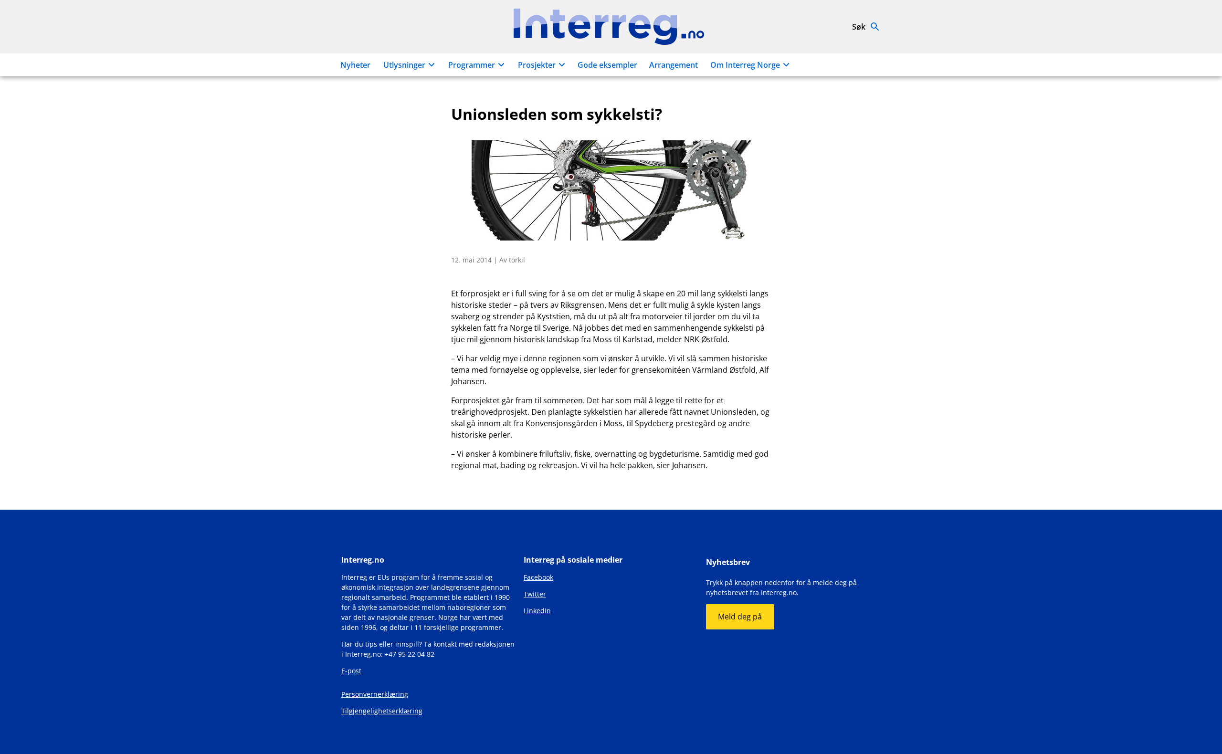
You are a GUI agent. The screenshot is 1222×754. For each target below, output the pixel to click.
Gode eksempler (607, 65)
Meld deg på (740, 616)
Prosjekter (537, 65)
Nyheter (355, 65)
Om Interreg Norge (745, 65)
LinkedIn (537, 610)
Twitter (535, 593)
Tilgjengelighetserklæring (381, 710)
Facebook (538, 577)
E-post (351, 670)
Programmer (471, 65)
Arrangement (673, 65)
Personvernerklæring (374, 694)
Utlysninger (404, 65)
